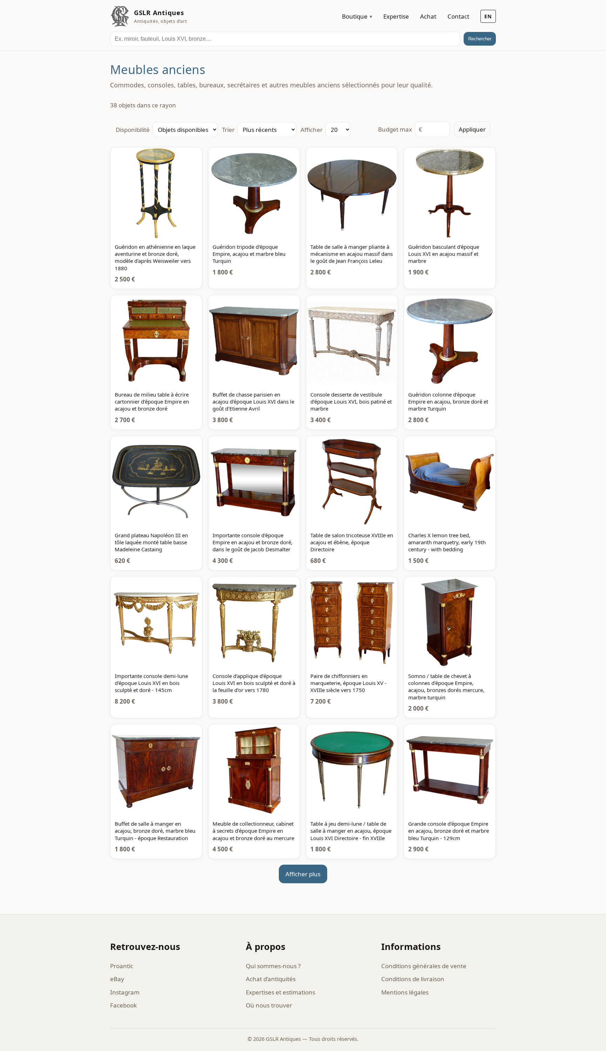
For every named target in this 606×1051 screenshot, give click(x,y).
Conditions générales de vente (423, 966)
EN (488, 16)
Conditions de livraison (412, 979)
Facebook (123, 1005)
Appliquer (472, 129)
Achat (428, 16)
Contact (458, 16)
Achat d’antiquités (271, 979)
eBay (117, 979)
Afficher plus (303, 874)
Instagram (125, 992)
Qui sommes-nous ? (273, 966)
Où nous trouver (269, 1005)
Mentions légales (405, 992)
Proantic (121, 966)
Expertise (396, 16)
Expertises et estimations (280, 992)
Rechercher (479, 38)
